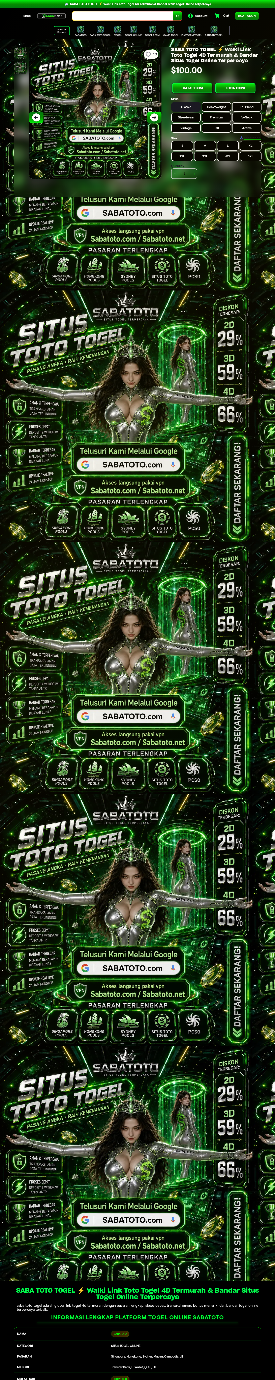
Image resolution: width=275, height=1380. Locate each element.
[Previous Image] (36, 117)
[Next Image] (154, 117)
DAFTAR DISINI (192, 88)
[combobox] (122, 15)
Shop (27, 15)
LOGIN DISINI (235, 88)
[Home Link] (51, 16)
